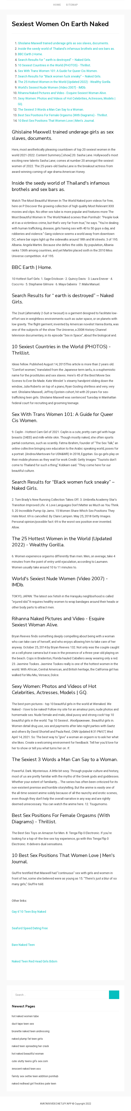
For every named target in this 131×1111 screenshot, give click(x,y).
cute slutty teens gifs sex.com (30, 1061)
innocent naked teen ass (26, 1068)
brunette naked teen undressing (30, 1031)
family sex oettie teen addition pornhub (35, 1076)
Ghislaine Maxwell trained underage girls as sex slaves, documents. (63, 43)
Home (57, 4)
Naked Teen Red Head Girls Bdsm (34, 961)
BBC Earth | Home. (30, 54)
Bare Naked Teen (23, 945)
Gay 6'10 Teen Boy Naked (29, 911)
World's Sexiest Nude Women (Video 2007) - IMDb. (52, 87)
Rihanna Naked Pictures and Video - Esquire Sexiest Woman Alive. (62, 93)
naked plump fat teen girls (27, 1038)
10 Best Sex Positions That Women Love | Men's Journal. (56, 120)
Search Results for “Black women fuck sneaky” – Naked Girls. (59, 76)
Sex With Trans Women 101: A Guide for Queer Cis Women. (58, 71)
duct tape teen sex (23, 1023)
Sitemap (72, 4)
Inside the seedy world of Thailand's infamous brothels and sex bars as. (66, 48)
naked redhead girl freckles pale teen (34, 1083)
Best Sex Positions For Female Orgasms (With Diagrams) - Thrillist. (63, 115)
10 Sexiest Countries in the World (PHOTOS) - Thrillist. (54, 65)
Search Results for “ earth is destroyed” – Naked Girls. (54, 60)
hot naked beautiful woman (28, 1053)
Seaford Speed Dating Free (30, 928)
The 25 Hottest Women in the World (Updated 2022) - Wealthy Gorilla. (64, 82)
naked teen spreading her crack (30, 1046)
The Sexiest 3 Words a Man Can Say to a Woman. (51, 109)
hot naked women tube (25, 1016)
